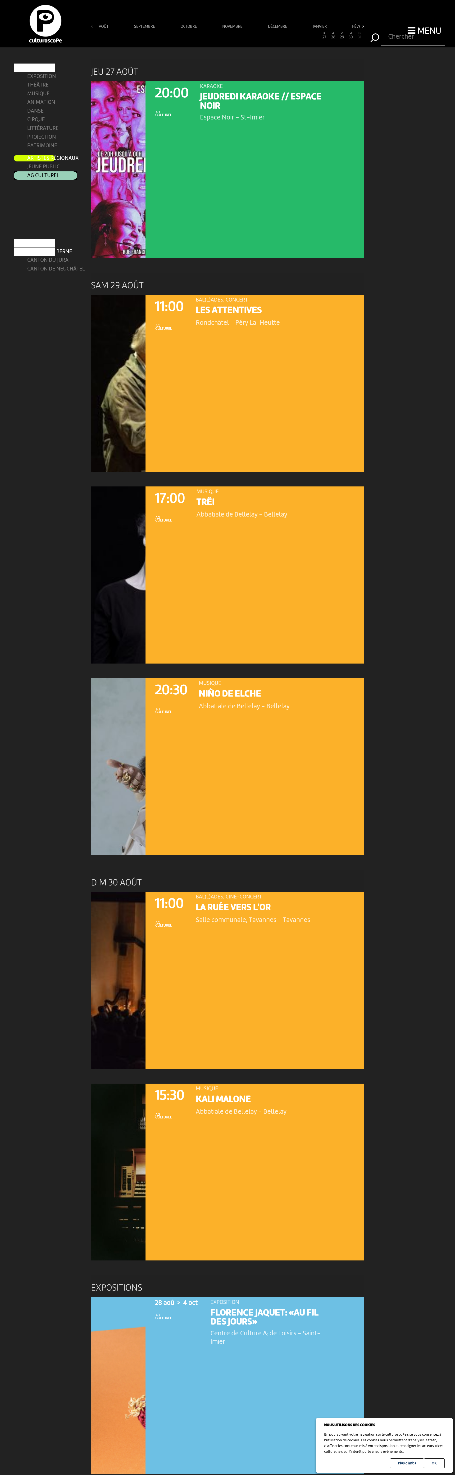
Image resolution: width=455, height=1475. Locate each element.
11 (183, 35)
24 (298, 35)
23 (289, 35)
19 (254, 35)
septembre (145, 27)
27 (324, 35)
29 (342, 35)
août (104, 27)
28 (333, 35)
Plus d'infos (407, 1463)
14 (210, 35)
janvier (320, 27)
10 (175, 35)
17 (236, 35)
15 (218, 35)
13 (201, 35)
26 (316, 35)
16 (227, 35)
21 (271, 35)
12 (192, 35)
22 (280, 35)
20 (262, 35)
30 (351, 35)
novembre (232, 27)
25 (307, 35)
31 (359, 35)
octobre (189, 27)
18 (245, 35)
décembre (278, 27)
